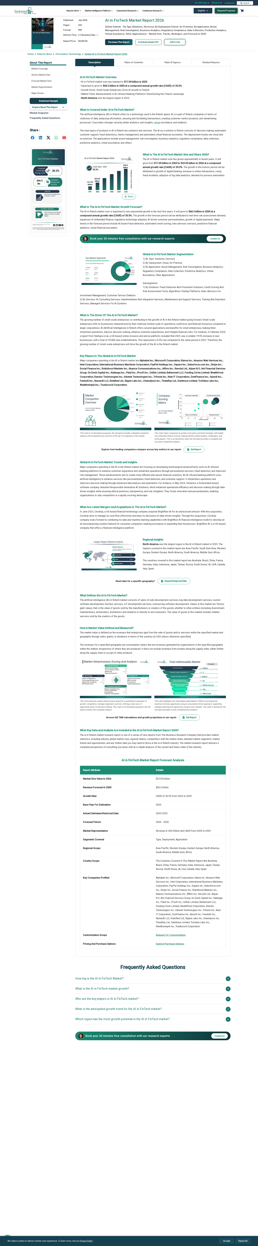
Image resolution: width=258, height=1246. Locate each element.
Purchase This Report (118, 42)
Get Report (196, 449)
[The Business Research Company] (25, 10)
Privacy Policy (86, 1241)
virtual (157, 122)
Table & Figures (172, 62)
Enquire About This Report (45, 107)
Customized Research (126, 11)
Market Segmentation (42, 87)
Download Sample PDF (148, 42)
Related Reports (211, 62)
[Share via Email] (64, 137)
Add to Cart (175, 42)
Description (95, 62)
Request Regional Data (176, 581)
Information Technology (68, 54)
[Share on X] (48, 137)
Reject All (243, 1241)
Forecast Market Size (42, 81)
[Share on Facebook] (32, 137)
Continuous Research (152, 11)
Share (130, 196)
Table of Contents (133, 62)
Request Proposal (226, 10)
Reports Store (72, 11)
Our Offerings (201, 3)
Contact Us (229, 3)
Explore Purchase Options (170, 943)
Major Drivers (38, 93)
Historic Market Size (41, 75)
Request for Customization (171, 935)
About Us (216, 3)
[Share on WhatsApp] (56, 137)
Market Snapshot (39, 113)
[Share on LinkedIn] (40, 137)
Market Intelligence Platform (98, 11)
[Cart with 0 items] (242, 10)
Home (30, 54)
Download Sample (48, 100)
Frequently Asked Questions (45, 118)
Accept (226, 1241)
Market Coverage (40, 68)
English (201, 10)
